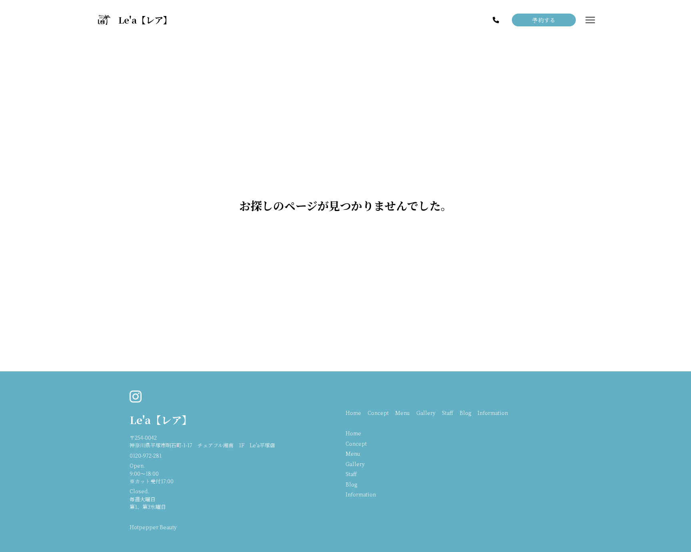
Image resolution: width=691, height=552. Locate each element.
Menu (402, 412)
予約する (543, 20)
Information (492, 412)
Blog (465, 412)
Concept (378, 412)
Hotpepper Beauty (153, 527)
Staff (447, 412)
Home (353, 412)
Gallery (425, 412)
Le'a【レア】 (161, 420)
